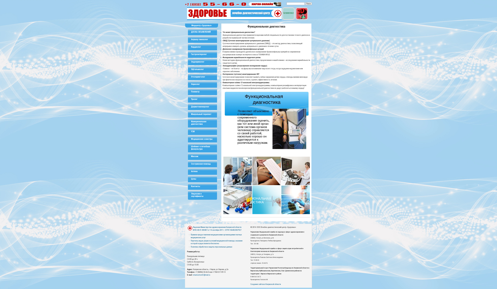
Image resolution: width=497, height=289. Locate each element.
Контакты (195, 186)
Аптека (194, 171)
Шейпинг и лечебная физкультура (200, 147)
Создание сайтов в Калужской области (265, 284)
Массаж (194, 156)
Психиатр (195, 91)
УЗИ (193, 131)
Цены (193, 179)
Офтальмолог (197, 69)
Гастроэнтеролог (199, 54)
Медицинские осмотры (202, 139)
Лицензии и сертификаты (197, 194)
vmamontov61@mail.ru (201, 275)
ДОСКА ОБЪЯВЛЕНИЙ (201, 32)
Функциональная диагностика (198, 122)
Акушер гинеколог (199, 39)
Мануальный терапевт (201, 114)
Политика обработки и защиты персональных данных (211, 247)
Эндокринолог (197, 62)
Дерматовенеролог (200, 106)
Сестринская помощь (201, 164)
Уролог (194, 99)
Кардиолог (196, 47)
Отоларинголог (198, 77)
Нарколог (195, 84)
